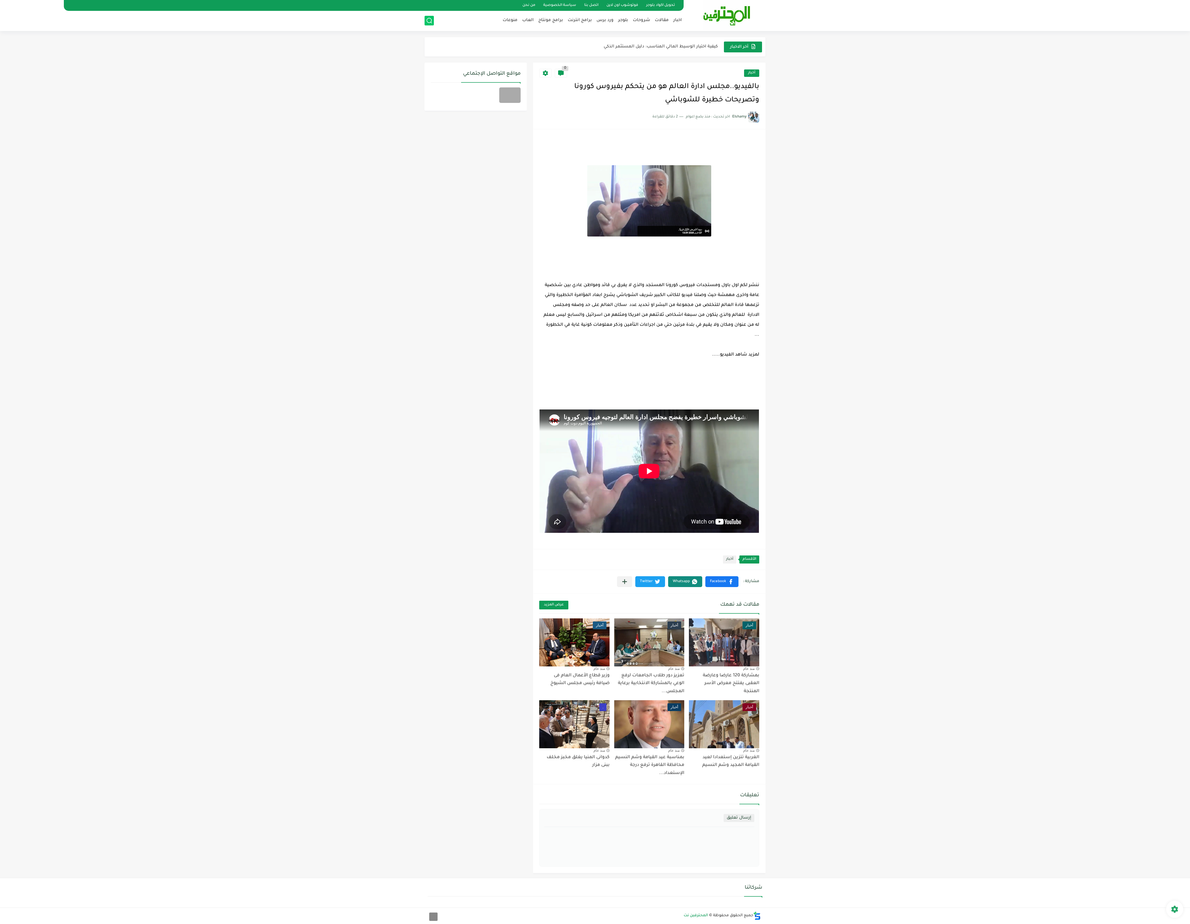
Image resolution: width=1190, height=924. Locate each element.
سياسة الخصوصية (559, 5)
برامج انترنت (580, 20)
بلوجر (623, 20)
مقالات (662, 20)
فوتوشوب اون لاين (622, 5)
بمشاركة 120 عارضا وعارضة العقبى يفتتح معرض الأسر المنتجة (731, 683)
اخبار (677, 20)
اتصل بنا (591, 5)
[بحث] (429, 20)
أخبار (751, 73)
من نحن (528, 5)
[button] (721, 581)
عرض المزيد (554, 605)
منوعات (510, 20)
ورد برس (605, 20)
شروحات (641, 20)
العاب (528, 20)
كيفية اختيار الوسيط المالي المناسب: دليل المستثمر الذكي (661, 46)
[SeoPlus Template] (757, 916)
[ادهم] (433, 917)
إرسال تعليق (739, 818)
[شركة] (510, 95)
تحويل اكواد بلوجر (660, 5)
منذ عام (749, 668)
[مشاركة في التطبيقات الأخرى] (624, 581)
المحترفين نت (696, 915)
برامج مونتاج (550, 20)
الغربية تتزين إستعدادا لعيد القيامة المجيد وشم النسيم (730, 761)
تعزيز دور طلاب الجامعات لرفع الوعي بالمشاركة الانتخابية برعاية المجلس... (651, 683)
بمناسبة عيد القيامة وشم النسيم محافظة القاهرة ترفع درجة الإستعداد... (649, 765)
